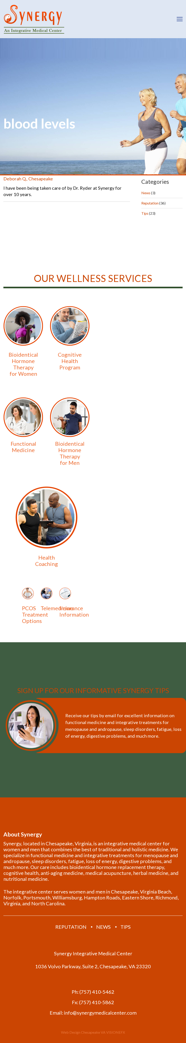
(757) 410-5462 (96, 992)
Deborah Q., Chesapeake (28, 178)
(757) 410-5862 (96, 1002)
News (145, 193)
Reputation (150, 203)
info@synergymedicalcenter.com (100, 1013)
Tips (144, 213)
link (23, 342)
